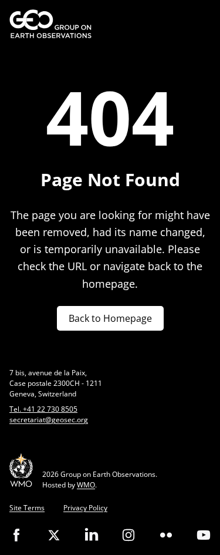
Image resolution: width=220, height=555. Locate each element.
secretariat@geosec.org (48, 420)
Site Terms (27, 508)
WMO (86, 485)
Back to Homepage (110, 318)
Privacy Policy (85, 508)
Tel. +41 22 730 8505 (43, 409)
